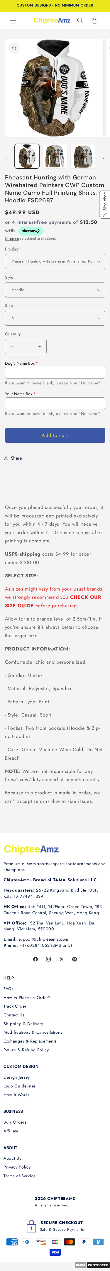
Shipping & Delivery (23, 1024)
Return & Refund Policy (26, 1050)
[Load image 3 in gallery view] (82, 156)
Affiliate (11, 1131)
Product (12, 249)
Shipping (12, 238)
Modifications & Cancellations (33, 1032)
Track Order (15, 1006)
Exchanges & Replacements (30, 1041)
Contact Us (14, 1015)
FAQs (9, 989)
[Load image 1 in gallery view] (27, 156)
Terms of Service (20, 1176)
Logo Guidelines (20, 1086)
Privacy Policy (17, 1167)
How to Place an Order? (27, 998)
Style (9, 277)
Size (9, 305)
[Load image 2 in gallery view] (55, 156)
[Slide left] (6, 157)
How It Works (17, 1095)
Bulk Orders (15, 1122)
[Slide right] (103, 157)
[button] (13, 21)
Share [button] (16, 458)
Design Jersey (17, 1077)
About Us (12, 1158)
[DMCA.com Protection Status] (92, 1266)
